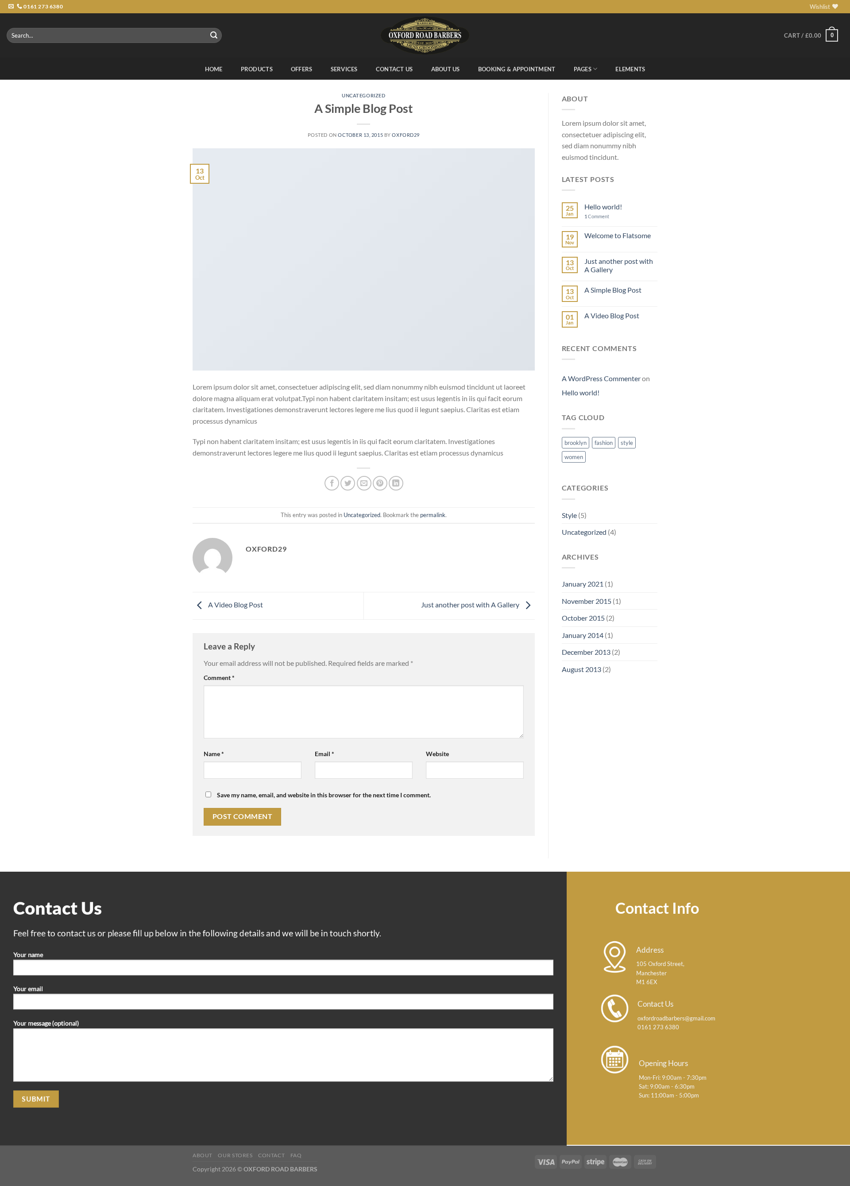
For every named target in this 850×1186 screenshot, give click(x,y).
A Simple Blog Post (612, 290)
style (627, 442)
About (202, 1155)
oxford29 (405, 135)
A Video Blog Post (235, 605)
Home (214, 69)
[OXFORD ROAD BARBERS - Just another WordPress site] (425, 35)
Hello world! (603, 206)
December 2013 (586, 652)
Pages (582, 69)
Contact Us (394, 69)
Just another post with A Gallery (471, 605)
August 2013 (581, 669)
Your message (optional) (46, 1023)
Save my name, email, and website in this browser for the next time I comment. (324, 795)
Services (344, 69)
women (573, 456)
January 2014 (582, 635)
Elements (630, 69)
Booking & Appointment (516, 69)
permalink (432, 514)
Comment (219, 677)
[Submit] (213, 35)
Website (437, 753)
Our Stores (235, 1155)
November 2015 (586, 601)
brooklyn (575, 442)
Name (214, 753)
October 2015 (583, 618)
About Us (445, 69)
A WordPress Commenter (601, 378)
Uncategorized (363, 95)
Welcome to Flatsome (617, 235)
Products (257, 69)
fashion (604, 442)
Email (324, 753)
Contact (271, 1155)
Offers (302, 69)
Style (569, 515)
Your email (28, 989)
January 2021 (582, 583)
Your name (28, 954)
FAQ (296, 1155)
